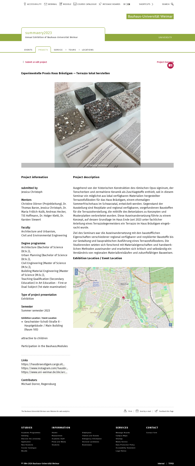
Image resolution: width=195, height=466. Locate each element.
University (165, 37)
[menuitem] (33, 4)
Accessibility (34, 4)
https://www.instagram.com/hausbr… (44, 368)
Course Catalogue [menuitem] (87, 4)
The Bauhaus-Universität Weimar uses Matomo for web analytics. (45, 411)
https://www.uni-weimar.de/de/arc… (44, 372)
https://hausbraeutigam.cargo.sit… (43, 364)
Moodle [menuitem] (67, 4)
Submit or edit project (36, 62)
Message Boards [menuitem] (111, 4)
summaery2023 (38, 33)
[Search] (172, 4)
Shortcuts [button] (144, 4)
